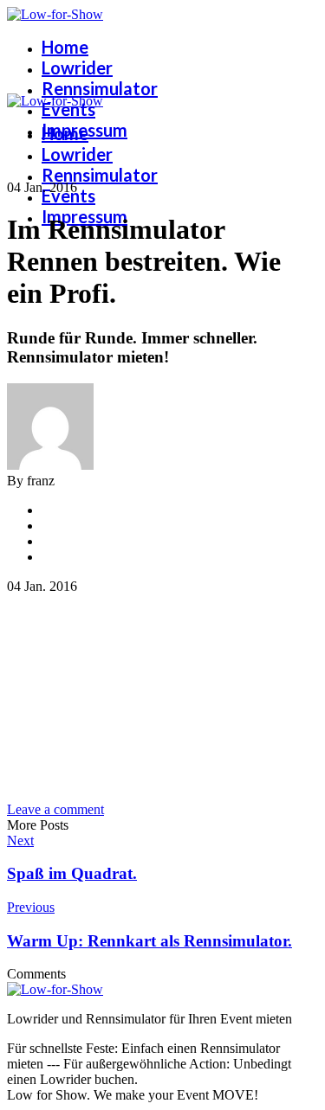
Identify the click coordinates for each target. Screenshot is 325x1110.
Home (65, 46)
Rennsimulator (100, 88)
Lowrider (77, 67)
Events (68, 109)
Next (20, 840)
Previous (31, 907)
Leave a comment (55, 809)
